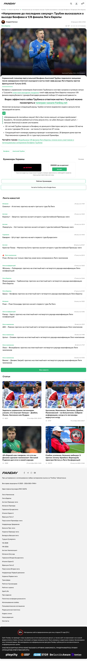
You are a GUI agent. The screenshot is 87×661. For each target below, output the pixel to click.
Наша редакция (7, 617)
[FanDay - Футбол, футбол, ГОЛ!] (10, 3)
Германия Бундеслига (10, 509)
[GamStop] (41, 655)
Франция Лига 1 (8, 517)
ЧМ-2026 (5, 547)
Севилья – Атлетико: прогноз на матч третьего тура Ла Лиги (28, 206)
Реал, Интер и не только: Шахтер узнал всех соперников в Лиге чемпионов (35, 258)
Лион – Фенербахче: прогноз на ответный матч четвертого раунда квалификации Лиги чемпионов (40, 349)
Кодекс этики (7, 613)
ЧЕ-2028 (5, 543)
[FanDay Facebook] (24, 473)
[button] (71, 3)
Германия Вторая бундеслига (12, 558)
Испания (5, 204)
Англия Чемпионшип (9, 550)
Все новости (43, 370)
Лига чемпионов (10, 255)
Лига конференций (8, 265)
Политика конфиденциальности (14, 599)
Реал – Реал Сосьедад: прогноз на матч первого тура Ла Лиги (28, 304)
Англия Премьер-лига (10, 502)
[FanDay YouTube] (35, 473)
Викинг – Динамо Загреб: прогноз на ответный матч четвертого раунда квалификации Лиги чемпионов (42, 361)
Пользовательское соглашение (13, 606)
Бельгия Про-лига (8, 528)
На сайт (59, 169)
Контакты (5, 621)
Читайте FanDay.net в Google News (43, 187)
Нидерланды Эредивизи (11, 524)
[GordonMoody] (25, 655)
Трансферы (6, 580)
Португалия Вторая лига (11, 569)
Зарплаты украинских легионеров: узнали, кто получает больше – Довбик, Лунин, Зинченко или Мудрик (20, 412)
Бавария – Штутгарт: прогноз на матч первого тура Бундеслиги (29, 237)
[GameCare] (76, 655)
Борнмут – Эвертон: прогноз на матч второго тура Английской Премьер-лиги (35, 217)
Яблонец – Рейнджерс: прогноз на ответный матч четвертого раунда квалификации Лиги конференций (41, 269)
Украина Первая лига (10, 576)
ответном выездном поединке (26, 92)
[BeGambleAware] (60, 655)
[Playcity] (12, 655)
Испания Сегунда (8, 554)
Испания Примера (8, 506)
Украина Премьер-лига (10, 532)
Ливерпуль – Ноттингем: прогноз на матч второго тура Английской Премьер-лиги (38, 227)
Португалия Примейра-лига (12, 521)
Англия (4, 214)
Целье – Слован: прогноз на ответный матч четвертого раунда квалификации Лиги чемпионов (43, 337)
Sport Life (5, 591)
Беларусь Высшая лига (10, 535)
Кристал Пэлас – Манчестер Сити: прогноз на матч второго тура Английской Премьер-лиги (42, 248)
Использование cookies (10, 602)
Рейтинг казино (8, 587)
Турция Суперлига (8, 539)
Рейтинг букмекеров (43, 181)
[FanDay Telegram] (28, 473)
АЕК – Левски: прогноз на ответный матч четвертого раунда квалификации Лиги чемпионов (42, 327)
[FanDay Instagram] (31, 473)
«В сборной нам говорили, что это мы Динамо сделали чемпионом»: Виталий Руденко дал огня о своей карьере (20, 457)
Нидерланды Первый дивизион (13, 573)
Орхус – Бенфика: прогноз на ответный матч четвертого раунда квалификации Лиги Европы (42, 294)
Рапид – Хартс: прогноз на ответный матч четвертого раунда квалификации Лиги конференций (37, 315)
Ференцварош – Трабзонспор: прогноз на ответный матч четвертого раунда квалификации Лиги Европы (42, 282)
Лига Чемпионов (8, 495)
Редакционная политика (11, 610)
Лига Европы (5, 26)
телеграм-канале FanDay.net (51, 102)
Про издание (6, 595)
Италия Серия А (7, 513)
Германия (5, 234)
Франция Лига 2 (8, 565)
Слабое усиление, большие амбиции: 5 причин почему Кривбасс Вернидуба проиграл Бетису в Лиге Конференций (63, 457)
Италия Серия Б (7, 561)
